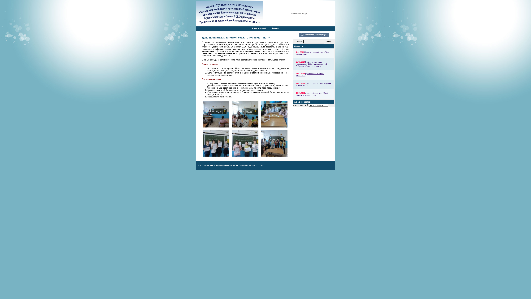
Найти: (299, 41)
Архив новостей (259, 28)
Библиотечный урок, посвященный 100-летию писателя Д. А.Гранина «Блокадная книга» (311, 64)
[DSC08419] (274, 143)
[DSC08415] (216, 143)
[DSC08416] (245, 143)
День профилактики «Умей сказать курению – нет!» (312, 94)
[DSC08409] (245, 114)
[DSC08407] (216, 114)
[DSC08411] (274, 114)
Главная (275, 28)
